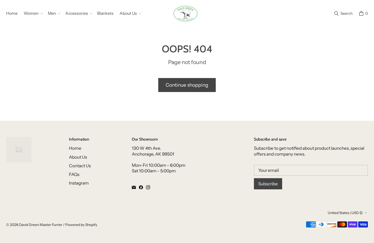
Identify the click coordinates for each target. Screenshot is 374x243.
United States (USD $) (345, 213)
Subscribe (268, 183)
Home (75, 148)
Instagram (79, 183)
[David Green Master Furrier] (185, 13)
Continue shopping (187, 85)
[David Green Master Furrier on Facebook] (141, 187)
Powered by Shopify (81, 225)
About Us (78, 157)
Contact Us (80, 165)
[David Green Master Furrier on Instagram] (148, 187)
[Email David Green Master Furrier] (133, 187)
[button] (33, 13)
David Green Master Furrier (40, 225)
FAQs (74, 174)
